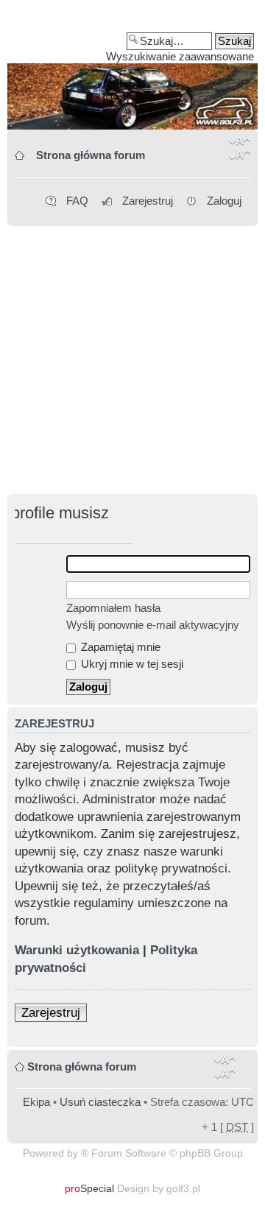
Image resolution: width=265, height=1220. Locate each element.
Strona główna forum (90, 155)
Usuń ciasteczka (100, 1102)
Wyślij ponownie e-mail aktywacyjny (152, 624)
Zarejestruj (147, 200)
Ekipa (36, 1102)
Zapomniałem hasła (113, 608)
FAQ (77, 200)
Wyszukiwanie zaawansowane (180, 56)
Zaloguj (224, 200)
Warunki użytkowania (77, 950)
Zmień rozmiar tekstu (239, 151)
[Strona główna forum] (132, 70)
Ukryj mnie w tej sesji (130, 663)
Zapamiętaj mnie (119, 647)
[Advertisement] (132, 361)
